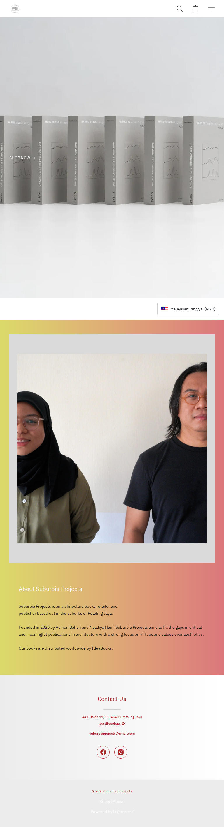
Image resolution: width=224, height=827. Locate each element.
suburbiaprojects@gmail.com (112, 733)
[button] (14, 9)
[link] (23, 157)
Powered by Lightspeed (112, 811)
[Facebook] (103, 752)
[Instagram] (120, 752)
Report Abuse (112, 801)
